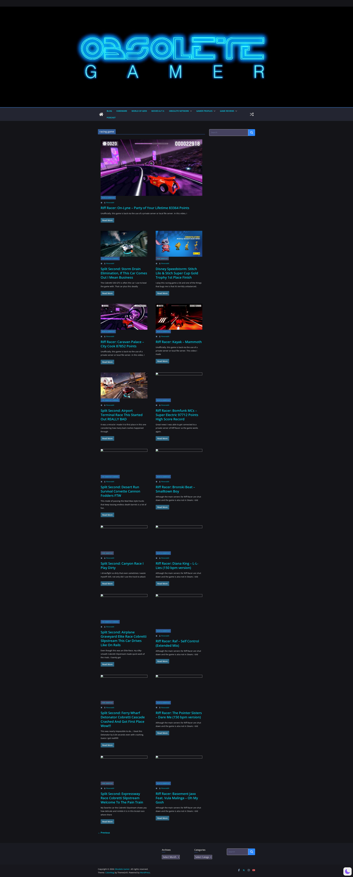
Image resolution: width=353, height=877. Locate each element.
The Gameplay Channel (110, 258)
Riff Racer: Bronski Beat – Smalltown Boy (175, 489)
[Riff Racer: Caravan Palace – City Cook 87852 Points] (124, 317)
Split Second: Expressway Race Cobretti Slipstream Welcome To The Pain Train (122, 797)
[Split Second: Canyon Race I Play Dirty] (124, 538)
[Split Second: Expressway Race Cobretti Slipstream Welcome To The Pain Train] (124, 769)
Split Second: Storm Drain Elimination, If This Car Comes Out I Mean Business (124, 273)
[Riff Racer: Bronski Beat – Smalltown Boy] (179, 462)
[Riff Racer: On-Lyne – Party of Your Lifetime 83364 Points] (151, 167)
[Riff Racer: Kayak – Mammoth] (179, 317)
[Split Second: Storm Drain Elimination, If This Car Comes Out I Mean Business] (124, 244)
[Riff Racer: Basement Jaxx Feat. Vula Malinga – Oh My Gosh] (179, 769)
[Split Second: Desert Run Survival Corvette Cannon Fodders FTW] (124, 462)
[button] (190, 111)
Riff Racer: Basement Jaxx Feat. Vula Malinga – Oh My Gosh (177, 797)
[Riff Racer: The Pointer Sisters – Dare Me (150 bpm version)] (179, 688)
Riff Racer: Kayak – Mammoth (179, 341)
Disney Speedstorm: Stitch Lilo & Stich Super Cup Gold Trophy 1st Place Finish (177, 273)
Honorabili (110, 202)
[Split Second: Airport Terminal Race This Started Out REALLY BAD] (124, 385)
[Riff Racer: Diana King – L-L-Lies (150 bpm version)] (179, 538)
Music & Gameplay (108, 198)
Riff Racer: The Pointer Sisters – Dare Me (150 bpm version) (179, 714)
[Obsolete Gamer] (101, 114)
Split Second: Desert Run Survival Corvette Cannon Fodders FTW (120, 491)
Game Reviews (227, 111)
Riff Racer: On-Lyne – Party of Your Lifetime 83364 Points (145, 207)
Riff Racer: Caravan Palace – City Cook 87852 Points (122, 343)
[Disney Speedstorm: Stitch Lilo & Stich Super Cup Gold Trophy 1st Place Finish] (179, 244)
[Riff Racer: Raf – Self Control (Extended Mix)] (179, 611)
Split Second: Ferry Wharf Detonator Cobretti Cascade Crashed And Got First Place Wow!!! (123, 719)
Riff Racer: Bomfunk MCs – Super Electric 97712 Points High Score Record (177, 414)
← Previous (104, 832)
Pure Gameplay (162, 258)
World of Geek (139, 111)
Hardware (121, 111)
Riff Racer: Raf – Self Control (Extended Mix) (177, 643)
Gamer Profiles (204, 111)
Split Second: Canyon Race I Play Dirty (122, 565)
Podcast (111, 117)
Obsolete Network (179, 111)
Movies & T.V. (158, 111)
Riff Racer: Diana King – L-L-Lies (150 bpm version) (177, 565)
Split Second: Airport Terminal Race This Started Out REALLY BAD (122, 414)
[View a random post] (251, 114)
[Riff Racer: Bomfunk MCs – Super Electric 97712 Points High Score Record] (179, 385)
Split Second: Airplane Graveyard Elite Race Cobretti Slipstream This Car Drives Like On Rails (123, 638)
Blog (109, 111)
